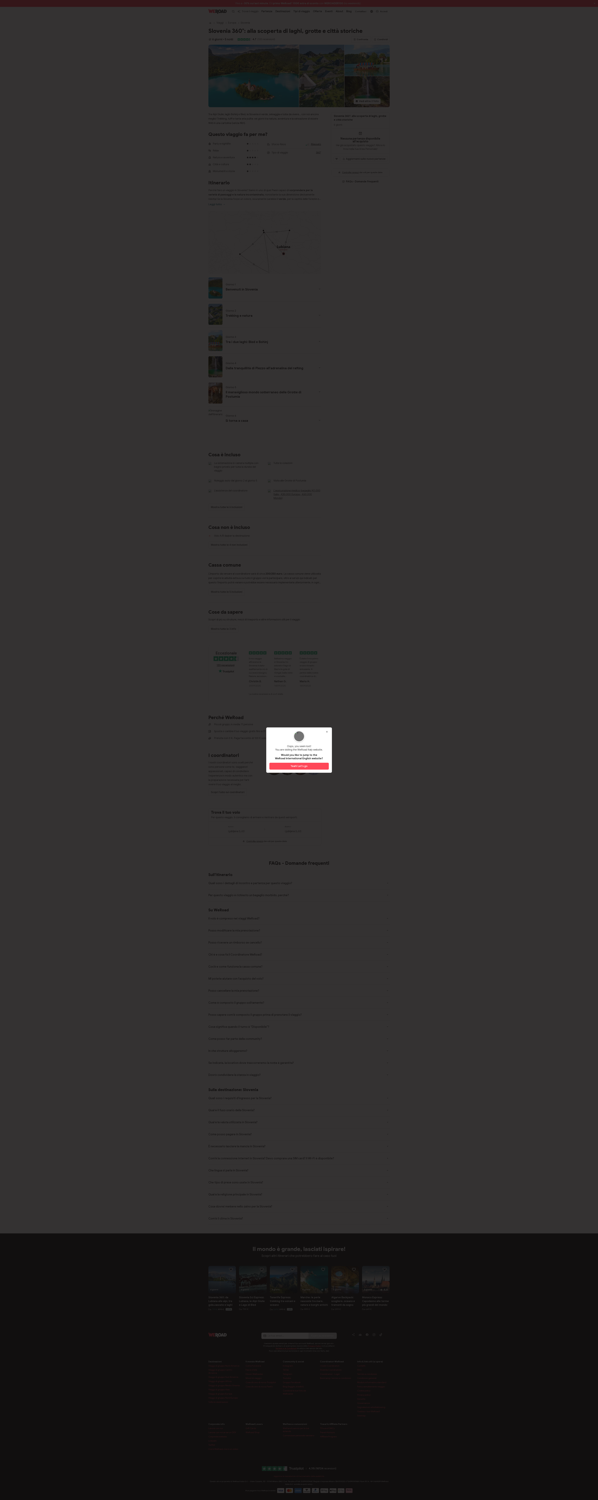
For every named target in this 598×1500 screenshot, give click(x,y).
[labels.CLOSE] (327, 732)
